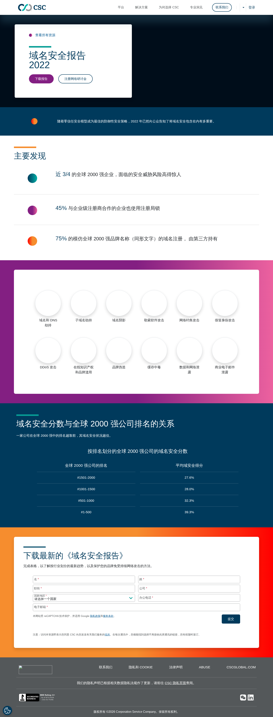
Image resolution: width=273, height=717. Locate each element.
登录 (251, 7)
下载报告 (41, 79)
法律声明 (176, 667)
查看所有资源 (45, 35)
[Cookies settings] (7, 710)
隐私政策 (95, 616)
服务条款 (108, 616)
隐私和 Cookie (141, 667)
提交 (234, 619)
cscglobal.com (241, 667)
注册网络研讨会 (75, 79)
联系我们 (222, 7)
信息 (107, 634)
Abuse (204, 667)
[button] (121, 7)
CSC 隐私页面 (175, 683)
